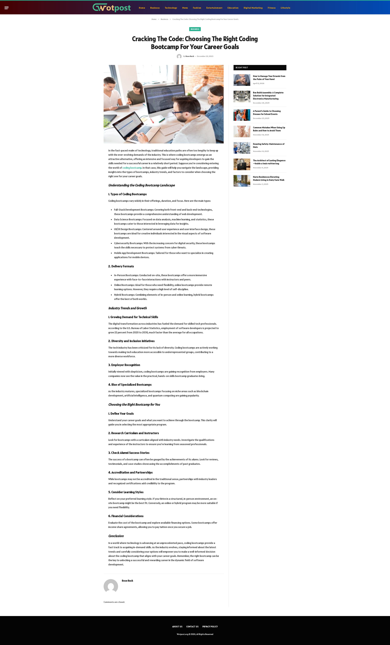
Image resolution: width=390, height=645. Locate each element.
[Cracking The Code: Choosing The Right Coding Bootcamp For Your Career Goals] (164, 104)
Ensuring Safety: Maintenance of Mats (268, 145)
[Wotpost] (112, 8)
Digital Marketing (253, 7)
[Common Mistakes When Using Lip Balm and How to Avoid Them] (242, 131)
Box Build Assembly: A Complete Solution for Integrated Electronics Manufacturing (268, 95)
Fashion (197, 7)
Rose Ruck (190, 56)
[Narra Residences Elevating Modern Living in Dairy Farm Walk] (242, 181)
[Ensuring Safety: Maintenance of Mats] (242, 148)
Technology (171, 7)
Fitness (272, 7)
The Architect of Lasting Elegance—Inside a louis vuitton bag (269, 162)
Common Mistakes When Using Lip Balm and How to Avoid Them (269, 129)
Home (142, 7)
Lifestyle (285, 7)
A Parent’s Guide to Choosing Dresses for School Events (267, 112)
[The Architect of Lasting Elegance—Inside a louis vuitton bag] (242, 164)
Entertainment (214, 7)
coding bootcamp (132, 167)
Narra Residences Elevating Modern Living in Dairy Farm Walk (268, 178)
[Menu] (7, 7)
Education (233, 7)
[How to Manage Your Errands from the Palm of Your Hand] (242, 80)
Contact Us (192, 626)
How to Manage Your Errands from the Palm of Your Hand (269, 78)
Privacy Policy (210, 626)
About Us (177, 626)
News (185, 7)
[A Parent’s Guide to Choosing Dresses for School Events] (242, 115)
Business (155, 7)
